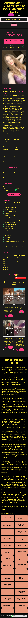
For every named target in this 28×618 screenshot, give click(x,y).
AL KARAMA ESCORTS (21, 571)
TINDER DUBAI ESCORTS (21, 578)
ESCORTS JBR (7, 558)
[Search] (16, 15)
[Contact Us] (19, 15)
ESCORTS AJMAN (21, 539)
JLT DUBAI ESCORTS (21, 545)
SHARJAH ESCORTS (7, 545)
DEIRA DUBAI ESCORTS (21, 525)
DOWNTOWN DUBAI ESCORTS (21, 565)
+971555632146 (12, 47)
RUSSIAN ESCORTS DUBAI (21, 592)
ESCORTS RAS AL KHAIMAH (7, 551)
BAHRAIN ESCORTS (21, 605)
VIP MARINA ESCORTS (7, 532)
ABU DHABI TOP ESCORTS (7, 539)
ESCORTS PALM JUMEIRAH (21, 558)
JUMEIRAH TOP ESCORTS (7, 518)
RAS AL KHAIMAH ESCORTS (21, 598)
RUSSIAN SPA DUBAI (7, 592)
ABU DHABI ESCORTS (7, 605)
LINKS (14, 24)
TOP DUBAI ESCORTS (21, 611)
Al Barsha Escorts (18, 186)
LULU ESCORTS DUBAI (21, 551)
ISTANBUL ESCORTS (7, 611)
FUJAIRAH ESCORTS (7, 571)
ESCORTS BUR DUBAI (7, 525)
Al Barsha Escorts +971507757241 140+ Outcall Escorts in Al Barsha (14, 7)
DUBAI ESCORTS (7, 578)
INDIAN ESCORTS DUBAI (7, 585)
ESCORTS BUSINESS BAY (21, 532)
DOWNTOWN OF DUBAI (7, 598)
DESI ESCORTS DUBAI (21, 585)
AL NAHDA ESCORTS (7, 565)
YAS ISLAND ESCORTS (21, 518)
